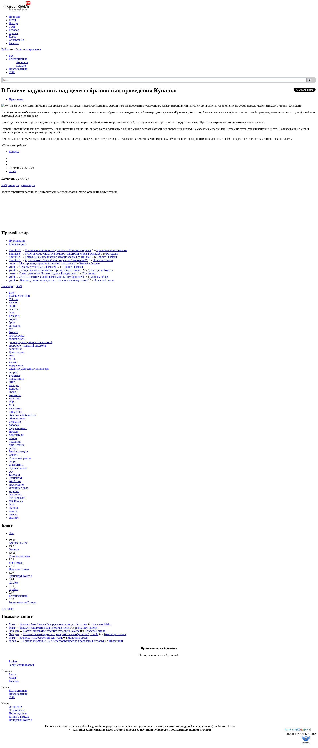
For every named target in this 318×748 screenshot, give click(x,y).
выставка (14, 325)
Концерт (14, 388)
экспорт (14, 517)
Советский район (20, 458)
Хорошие (22, 62)
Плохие (21, 65)
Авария (13, 302)
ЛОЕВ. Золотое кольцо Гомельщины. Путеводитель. (52, 276)
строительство (18, 468)
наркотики (15, 408)
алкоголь (14, 309)
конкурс (14, 385)
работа (13, 448)
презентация (16, 444)
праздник (15, 441)
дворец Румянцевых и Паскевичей (30, 342)
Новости (14, 16)
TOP (12, 72)
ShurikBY (15, 250)
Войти (5, 49)
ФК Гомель (16, 501)
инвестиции (16, 378)
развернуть (28, 185)
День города (16, 352)
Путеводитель (17, 713)
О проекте (15, 706)
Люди (12, 20)
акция (12, 305)
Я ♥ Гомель (16, 562)
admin (12, 171)
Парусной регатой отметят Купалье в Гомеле (51, 630)
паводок (14, 425)
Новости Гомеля (106, 256)
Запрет (13, 372)
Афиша (13, 33)
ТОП (12, 26)
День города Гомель (100, 270)
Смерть (13, 454)
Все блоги (7, 608)
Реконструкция (18, 451)
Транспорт (15, 477)
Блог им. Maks (99, 276)
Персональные (18, 68)
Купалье (14, 151)
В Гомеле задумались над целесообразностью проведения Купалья (62, 640)
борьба (13, 319)
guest (12, 263)
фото (12, 504)
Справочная (16, 39)
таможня (14, 474)
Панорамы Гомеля (20, 720)
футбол (13, 507)
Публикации (17, 240)
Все (11, 55)
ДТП (12, 358)
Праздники (16, 99)
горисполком (17, 338)
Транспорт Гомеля (20, 576)
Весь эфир (7, 286)
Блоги (12, 674)
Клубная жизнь (18, 595)
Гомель (13, 332)
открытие (15, 421)
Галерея (14, 43)
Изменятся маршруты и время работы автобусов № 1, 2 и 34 (60, 634)
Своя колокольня (19, 556)
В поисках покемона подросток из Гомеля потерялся (58, 250)
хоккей (13, 511)
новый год (15, 411)
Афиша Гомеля (18, 542)
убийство (15, 481)
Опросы (14, 549)
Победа (13, 431)
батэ (11, 312)
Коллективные (18, 59)
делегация (15, 348)
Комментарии (17, 244)
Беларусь (14, 315)
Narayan (14, 630)
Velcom (13, 299)
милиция (14, 398)
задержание (16, 365)
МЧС (12, 405)
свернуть (13, 185)
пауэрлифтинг (18, 428)
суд (11, 471)
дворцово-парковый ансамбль (27, 345)
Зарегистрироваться (28, 49)
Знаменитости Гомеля (22, 602)
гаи (11, 329)
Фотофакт (111, 253)
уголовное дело (18, 487)
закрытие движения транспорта (29, 368)
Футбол (13, 589)
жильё (13, 362)
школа (13, 514)
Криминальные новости (111, 250)
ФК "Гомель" (17, 497)
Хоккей (13, 582)
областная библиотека (23, 415)
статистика (16, 464)
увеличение (16, 484)
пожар (13, 438)
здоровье (14, 375)
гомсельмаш (16, 335)
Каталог (14, 29)
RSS (4, 185)
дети (12, 355)
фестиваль (15, 494)
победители (16, 434)
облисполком (17, 418)
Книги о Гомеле (19, 716)
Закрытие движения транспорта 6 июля (44, 627)
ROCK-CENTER (19, 295)
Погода (13, 23)
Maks (12, 624)
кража (12, 391)
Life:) (12, 292)
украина (14, 491)
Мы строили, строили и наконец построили (46, 263)
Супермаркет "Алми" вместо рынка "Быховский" (56, 260)
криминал (15, 395)
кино (12, 381)
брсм (12, 322)
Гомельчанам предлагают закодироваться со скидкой (58, 256)
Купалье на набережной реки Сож (41, 637)
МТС (12, 401)
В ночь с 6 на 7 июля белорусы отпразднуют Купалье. (53, 624)
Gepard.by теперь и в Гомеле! (37, 266)
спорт (12, 461)
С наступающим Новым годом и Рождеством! (48, 273)
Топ (11, 533)
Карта (12, 36)
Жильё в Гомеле (90, 263)
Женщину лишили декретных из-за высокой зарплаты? (54, 280)
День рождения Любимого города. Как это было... (50, 270)
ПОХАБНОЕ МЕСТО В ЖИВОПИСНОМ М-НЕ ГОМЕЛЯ (62, 253)
